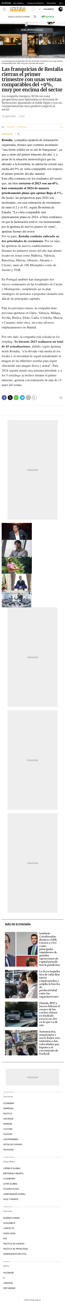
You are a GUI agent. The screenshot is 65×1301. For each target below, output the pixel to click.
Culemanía (9, 1178)
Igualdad (8, 1149)
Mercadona (51, 3)
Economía (21, 127)
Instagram (9, 1288)
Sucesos (7, 1134)
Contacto (8, 1228)
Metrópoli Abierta (13, 1173)
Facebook (8, 1272)
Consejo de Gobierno (35, 3)
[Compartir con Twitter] (10, 397)
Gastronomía (10, 1139)
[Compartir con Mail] (28, 397)
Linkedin (8, 1283)
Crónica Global (11, 1168)
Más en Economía (18, 924)
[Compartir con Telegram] (22, 397)
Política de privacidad (15, 1248)
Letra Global (10, 1183)
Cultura (7, 1129)
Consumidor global (14, 1194)
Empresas (8, 1108)
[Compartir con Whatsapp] (16, 397)
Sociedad (8, 1118)
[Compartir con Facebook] (4, 397)
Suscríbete (9, 1223)
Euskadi (11, 127)
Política (7, 1113)
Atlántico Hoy (11, 1188)
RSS (5, 1238)
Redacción (7, 134)
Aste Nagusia (18, 3)
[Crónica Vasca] (20, 9)
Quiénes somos (11, 1218)
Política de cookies (13, 1243)
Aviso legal (9, 1233)
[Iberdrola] (47, 16)
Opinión (7, 1123)
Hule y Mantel (11, 1199)
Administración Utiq (14, 1254)
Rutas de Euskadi (12, 1144)
